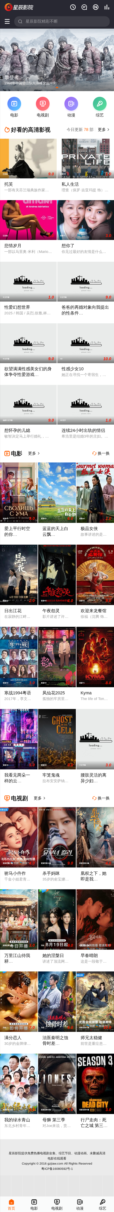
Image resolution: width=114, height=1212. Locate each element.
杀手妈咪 (51, 873)
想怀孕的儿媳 (17, 430)
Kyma (86, 692)
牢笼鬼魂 (51, 775)
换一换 (101, 453)
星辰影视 (19, 7)
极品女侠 (89, 528)
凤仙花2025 (53, 692)
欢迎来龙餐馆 (93, 610)
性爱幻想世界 (17, 307)
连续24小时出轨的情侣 (83, 430)
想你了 (68, 245)
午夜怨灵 (51, 610)
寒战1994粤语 (17, 692)
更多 (103, 129)
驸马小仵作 (15, 873)
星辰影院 (15, 1153)
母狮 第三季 (53, 1119)
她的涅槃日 (53, 955)
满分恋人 (13, 1037)
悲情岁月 (13, 245)
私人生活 (70, 184)
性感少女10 (73, 368)
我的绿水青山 (17, 1119)
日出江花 (13, 610)
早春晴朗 (89, 955)
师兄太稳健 (91, 1037)
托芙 (8, 184)
